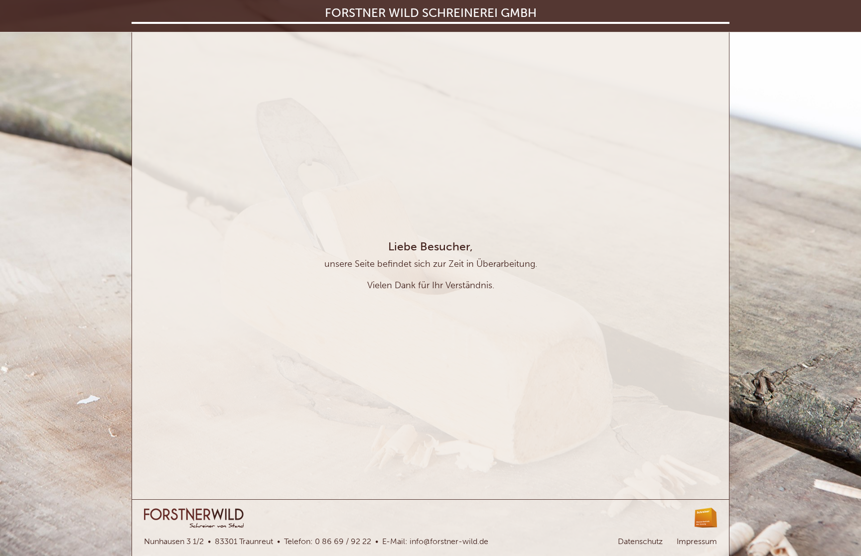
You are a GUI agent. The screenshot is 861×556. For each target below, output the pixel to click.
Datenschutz (640, 541)
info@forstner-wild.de (449, 541)
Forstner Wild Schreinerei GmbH (431, 12)
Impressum (697, 541)
